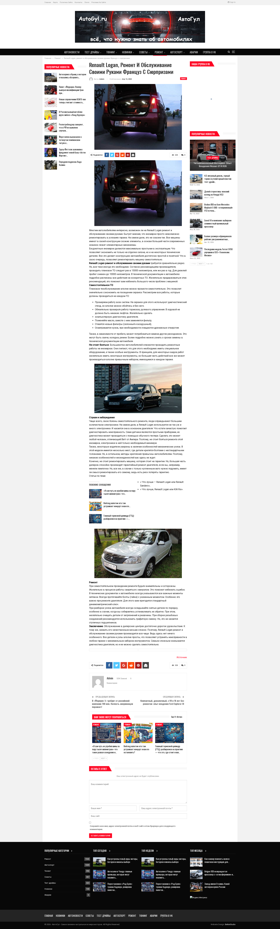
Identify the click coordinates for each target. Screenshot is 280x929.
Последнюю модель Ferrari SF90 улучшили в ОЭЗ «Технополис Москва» (218, 252)
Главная (47, 2)
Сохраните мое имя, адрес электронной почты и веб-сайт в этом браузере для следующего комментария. (132, 827)
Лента (86, 2)
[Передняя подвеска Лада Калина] (50, 165)
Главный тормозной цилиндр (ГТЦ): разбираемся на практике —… (119, 517)
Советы (143, 52)
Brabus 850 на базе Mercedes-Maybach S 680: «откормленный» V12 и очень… (218, 207)
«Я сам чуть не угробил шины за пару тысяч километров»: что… (119, 492)
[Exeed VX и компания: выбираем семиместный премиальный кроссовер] (196, 223)
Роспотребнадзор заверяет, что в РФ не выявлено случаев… (71, 127)
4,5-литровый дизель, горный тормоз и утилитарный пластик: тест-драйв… (218, 178)
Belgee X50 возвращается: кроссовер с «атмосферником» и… (219, 873)
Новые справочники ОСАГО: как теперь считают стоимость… (72, 101)
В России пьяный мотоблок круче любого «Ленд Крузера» (72, 113)
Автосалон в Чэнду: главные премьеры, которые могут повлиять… (119, 874)
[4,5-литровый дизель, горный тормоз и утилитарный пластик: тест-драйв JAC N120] (196, 178)
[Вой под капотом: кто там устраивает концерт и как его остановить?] (95, 506)
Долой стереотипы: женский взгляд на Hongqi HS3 (216, 193)
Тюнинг (110, 52)
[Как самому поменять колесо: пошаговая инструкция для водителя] (196, 862)
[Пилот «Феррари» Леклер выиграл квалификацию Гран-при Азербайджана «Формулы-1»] (50, 90)
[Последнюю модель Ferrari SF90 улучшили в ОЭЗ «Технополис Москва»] (196, 252)
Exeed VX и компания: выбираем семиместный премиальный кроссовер (217, 223)
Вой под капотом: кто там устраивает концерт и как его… (117, 504)
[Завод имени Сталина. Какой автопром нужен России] (196, 887)
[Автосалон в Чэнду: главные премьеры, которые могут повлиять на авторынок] (99, 874)
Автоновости (71, 52)
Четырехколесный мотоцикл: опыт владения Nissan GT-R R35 (213, 165)
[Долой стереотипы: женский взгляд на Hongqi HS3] (196, 194)
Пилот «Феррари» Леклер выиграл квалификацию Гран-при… (71, 90)
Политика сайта (66, 2)
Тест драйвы (92, 52)
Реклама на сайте (98, 2)
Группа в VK (209, 52)
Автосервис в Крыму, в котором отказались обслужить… (72, 76)
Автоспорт (176, 52)
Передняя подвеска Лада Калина (70, 163)
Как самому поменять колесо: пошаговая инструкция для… (217, 860)
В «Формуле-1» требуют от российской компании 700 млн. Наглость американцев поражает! (112, 703)
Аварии (194, 52)
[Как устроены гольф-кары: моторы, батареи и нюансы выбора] (99, 862)
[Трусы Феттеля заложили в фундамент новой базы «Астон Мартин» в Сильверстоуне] (50, 152)
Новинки (127, 52)
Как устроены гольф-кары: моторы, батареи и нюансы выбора (122, 860)
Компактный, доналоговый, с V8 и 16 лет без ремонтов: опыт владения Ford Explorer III (162, 702)
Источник (182, 657)
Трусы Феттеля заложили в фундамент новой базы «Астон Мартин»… (72, 152)
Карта (55, 2)
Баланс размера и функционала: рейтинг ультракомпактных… (218, 237)
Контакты (78, 2)
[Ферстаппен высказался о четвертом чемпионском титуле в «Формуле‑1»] (50, 140)
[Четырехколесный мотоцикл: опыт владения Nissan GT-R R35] (213, 155)
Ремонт (159, 52)
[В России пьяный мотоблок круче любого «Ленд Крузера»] (50, 115)
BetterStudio (230, 924)
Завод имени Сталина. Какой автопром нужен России (216, 885)
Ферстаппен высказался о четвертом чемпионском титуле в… (70, 139)
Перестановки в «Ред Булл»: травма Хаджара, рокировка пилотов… (119, 886)
